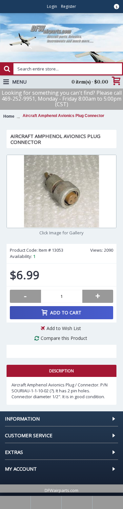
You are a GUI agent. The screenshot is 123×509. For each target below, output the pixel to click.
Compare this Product (64, 338)
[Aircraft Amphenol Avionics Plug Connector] (61, 191)
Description (61, 371)
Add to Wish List (64, 328)
